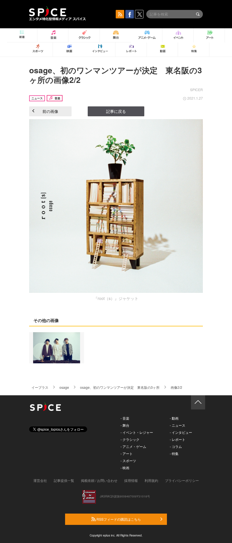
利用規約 (151, 480)
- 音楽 (125, 418)
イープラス (39, 387)
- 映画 (125, 467)
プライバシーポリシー (182, 480)
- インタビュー (181, 432)
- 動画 (174, 418)
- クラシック (130, 439)
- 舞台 (125, 425)
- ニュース (177, 425)
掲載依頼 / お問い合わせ (99, 480)
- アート (127, 453)
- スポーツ (128, 460)
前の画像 (50, 111)
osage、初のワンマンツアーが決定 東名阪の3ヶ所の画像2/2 (115, 74)
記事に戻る (116, 111)
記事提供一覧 (64, 480)
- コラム (176, 446)
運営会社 (40, 480)
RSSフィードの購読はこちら (118, 519)
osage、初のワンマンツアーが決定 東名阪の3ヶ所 (120, 387)
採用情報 (131, 480)
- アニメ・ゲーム (133, 446)
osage (64, 387)
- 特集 (174, 453)
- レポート (177, 439)
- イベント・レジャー (137, 432)
